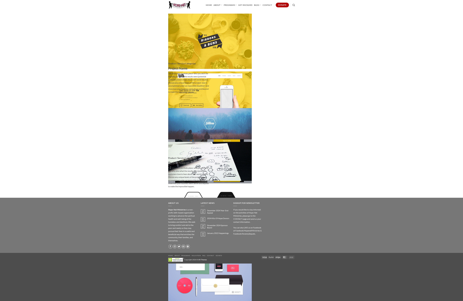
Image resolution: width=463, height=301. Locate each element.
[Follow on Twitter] (179, 246)
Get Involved (245, 5)
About (217, 5)
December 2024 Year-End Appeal (217, 211)
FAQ (203, 255)
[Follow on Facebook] (170, 246)
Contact (267, 5)
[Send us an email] (183, 246)
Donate (219, 255)
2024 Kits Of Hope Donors (218, 218)
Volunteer (196, 255)
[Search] (294, 5)
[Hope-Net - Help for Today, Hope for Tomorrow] (179, 5)
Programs (229, 5)
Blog (256, 5)
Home (209, 5)
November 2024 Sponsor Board (217, 226)
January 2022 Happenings (218, 233)
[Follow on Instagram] (175, 246)
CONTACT (237, 219)
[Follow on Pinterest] (188, 246)
